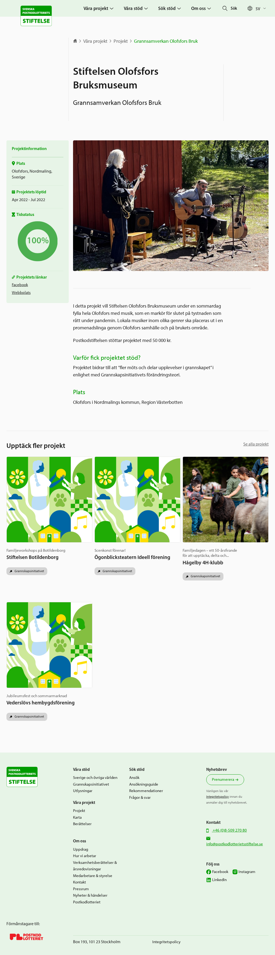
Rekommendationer (146, 790)
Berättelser (82, 823)
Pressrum (81, 888)
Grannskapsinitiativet (29, 571)
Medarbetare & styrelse (92, 875)
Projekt (121, 41)
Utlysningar (82, 790)
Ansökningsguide (143, 784)
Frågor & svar (140, 797)
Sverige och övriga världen (95, 777)
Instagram (246, 871)
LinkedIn (219, 879)
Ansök (134, 777)
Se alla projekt (256, 444)
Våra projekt (95, 41)
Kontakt (79, 882)
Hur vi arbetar (84, 855)
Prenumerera (223, 779)
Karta (77, 817)
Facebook (20, 284)
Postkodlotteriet (86, 902)
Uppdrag (80, 849)
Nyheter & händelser (90, 895)
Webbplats (21, 292)
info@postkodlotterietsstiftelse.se (234, 844)
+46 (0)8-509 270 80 (229, 830)
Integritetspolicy (217, 797)
